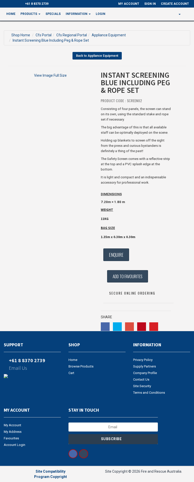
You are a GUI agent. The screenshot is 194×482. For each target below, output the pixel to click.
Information (77, 14)
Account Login (14, 445)
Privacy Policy (143, 360)
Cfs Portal (44, 35)
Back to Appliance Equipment (97, 56)
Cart (71, 373)
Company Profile (145, 373)
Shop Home (20, 35)
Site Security (142, 386)
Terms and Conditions (149, 392)
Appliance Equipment (109, 35)
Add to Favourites (127, 276)
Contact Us (141, 379)
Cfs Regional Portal (71, 35)
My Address (12, 432)
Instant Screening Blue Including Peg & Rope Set (51, 40)
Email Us (17, 368)
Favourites (11, 438)
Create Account (175, 4)
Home (10, 14)
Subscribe (112, 439)
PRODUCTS (29, 14)
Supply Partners (144, 366)
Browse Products (80, 366)
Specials (53, 14)
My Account (12, 425)
